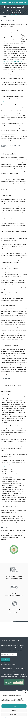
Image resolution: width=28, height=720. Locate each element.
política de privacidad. (11, 664)
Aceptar (14, 706)
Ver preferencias (14, 714)
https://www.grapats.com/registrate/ (12, 61)
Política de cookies (9, 717)
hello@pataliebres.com (6, 101)
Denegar (14, 710)
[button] (26, 693)
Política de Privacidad (18, 717)
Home (8, 14)
